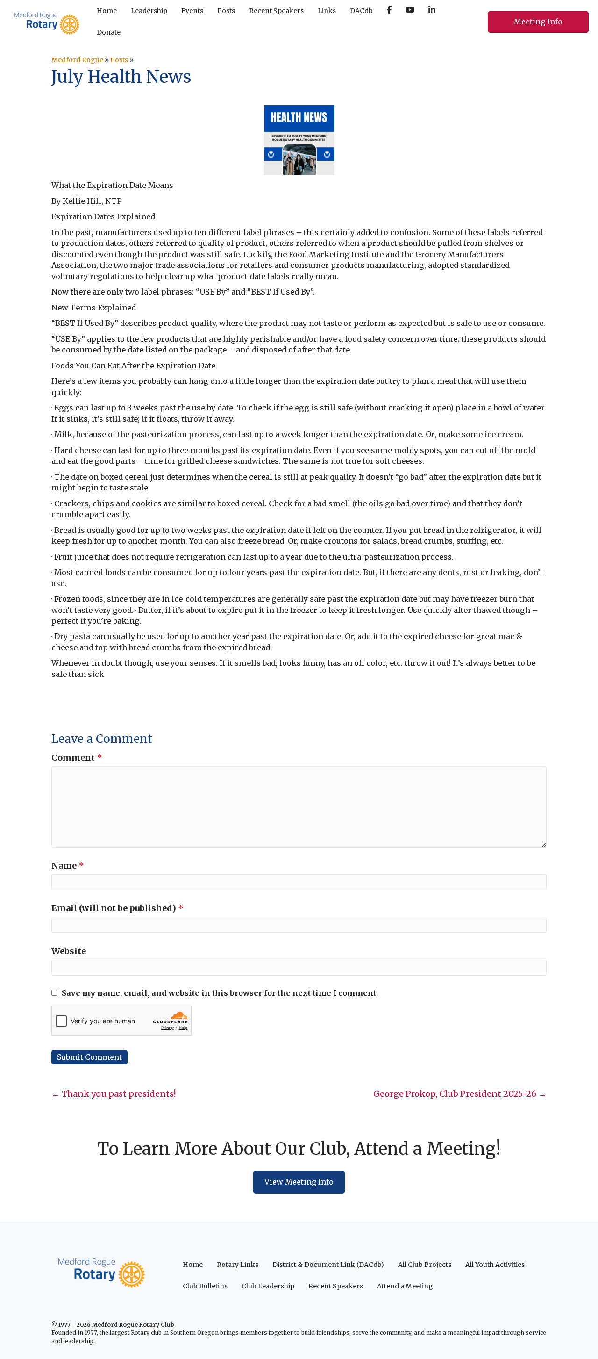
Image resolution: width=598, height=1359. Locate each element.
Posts (119, 60)
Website (68, 951)
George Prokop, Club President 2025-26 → (460, 1093)
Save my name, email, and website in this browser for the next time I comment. (220, 993)
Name (67, 865)
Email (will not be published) (117, 908)
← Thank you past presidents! (113, 1093)
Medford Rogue (77, 60)
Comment (76, 757)
